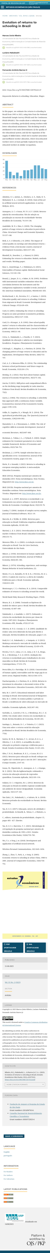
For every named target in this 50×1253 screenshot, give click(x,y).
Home (5, 16)
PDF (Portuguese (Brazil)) (10, 947)
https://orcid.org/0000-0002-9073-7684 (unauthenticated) (24, 82)
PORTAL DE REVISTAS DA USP (13, 3)
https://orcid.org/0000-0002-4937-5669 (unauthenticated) (24, 65)
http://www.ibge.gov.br (24, 482)
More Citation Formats (17, 1084)
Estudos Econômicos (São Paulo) (23, 7)
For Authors (8, 1175)
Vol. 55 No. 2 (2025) (26, 16)
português (8, 1155)
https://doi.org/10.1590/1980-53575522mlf (24, 90)
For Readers (8, 1172)
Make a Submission (14, 1136)
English (7, 1152)
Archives (13, 16)
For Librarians (9, 1179)
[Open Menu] (2, 7)
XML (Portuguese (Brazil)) (33, 947)
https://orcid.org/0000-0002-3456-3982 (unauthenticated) (24, 47)
